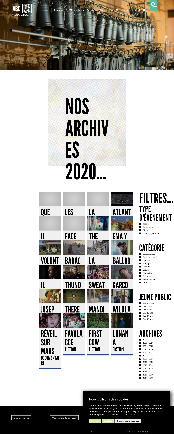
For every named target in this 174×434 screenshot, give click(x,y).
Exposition (147, 272)
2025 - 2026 (147, 342)
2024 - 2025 (147, 345)
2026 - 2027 (147, 339)
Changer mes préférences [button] (128, 421)
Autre (145, 282)
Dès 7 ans (147, 309)
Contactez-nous (21, 417)
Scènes (145, 223)
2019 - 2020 (147, 361)
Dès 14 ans (147, 315)
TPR (91, 431)
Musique (146, 263)
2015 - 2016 (147, 374)
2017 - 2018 (147, 368)
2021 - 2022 (147, 355)
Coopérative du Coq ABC (64, 417)
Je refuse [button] (108, 421)
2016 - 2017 (147, 371)
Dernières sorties (150, 256)
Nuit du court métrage (137, 431)
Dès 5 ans (147, 306)
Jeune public (148, 226)
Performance (148, 279)
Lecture (146, 266)
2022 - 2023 (147, 352)
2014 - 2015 (147, 377)
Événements (148, 253)
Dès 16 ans (147, 319)
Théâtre (146, 260)
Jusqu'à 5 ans (149, 303)
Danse (145, 269)
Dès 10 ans (147, 312)
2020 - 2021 (147, 358)
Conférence (148, 276)
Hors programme (150, 233)
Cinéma (146, 230)
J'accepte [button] (95, 421)
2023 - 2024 (147, 349)
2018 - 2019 (147, 365)
